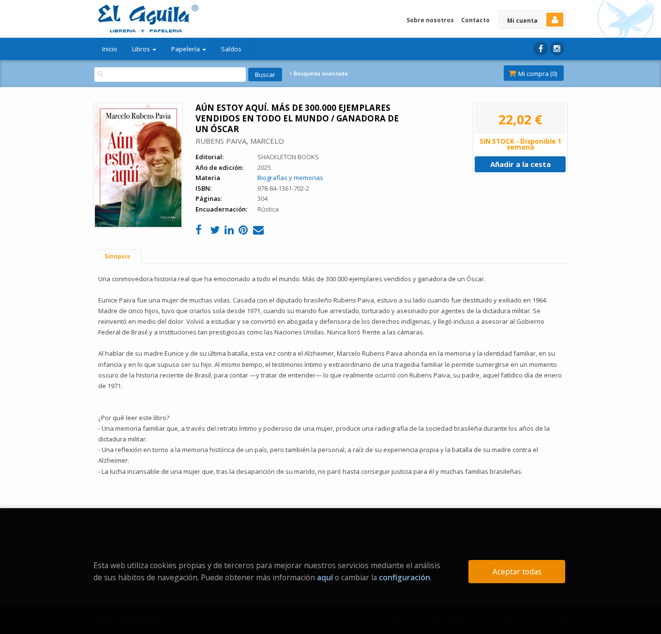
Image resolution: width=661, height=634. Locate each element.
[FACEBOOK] (540, 49)
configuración (404, 577)
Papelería (186, 49)
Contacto (475, 20)
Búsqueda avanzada (320, 73)
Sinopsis (117, 256)
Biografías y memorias (290, 177)
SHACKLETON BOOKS (288, 156)
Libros (141, 49)
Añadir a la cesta (520, 164)
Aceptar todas (517, 571)
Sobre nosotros (430, 20)
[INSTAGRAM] (557, 49)
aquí (325, 577)
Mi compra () (537, 73)
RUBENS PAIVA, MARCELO (239, 141)
